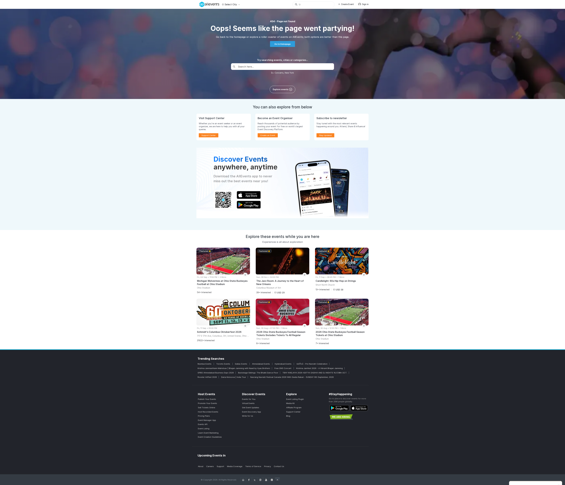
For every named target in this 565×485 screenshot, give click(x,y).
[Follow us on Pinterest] (271, 479)
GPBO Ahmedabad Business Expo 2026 (216, 372)
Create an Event (267, 135)
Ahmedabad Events (261, 364)
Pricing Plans (204, 416)
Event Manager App (207, 420)
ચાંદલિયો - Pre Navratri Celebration (312, 364)
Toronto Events (223, 364)
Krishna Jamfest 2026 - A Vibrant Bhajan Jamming (319, 368)
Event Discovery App (251, 412)
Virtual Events (248, 403)
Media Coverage (234, 466)
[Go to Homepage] (243, 479)
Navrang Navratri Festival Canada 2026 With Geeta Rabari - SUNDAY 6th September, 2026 (292, 377)
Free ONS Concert (283, 368)
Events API (202, 424)
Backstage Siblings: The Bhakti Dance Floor (258, 372)
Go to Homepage (282, 44)
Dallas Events (241, 364)
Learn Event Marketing (208, 433)
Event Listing (203, 428)
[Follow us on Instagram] (260, 479)
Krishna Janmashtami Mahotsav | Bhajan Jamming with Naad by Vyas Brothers (234, 368)
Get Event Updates (250, 407)
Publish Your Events (207, 399)
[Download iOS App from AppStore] (359, 408)
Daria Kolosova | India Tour (233, 377)
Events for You (248, 399)
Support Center (293, 412)
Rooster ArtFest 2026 (207, 377)
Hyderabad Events (283, 364)
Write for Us (247, 416)
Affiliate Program (293, 407)
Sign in (365, 4)
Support (220, 466)
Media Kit (290, 403)
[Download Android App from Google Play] (339, 408)
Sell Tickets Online (206, 407)
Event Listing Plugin (295, 399)
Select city (231, 4)
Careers (210, 466)
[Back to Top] (277, 480)
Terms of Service (253, 466)
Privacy (267, 466)
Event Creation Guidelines (210, 437)
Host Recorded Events (208, 412)
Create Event (347, 4)
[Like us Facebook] (248, 479)
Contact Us (279, 466)
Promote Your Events (207, 403)
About (200, 466)
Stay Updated (325, 135)
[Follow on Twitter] (254, 479)
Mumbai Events (205, 364)
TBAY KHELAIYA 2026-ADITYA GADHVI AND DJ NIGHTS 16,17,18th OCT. (314, 372)
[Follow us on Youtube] (266, 479)
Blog (288, 416)
